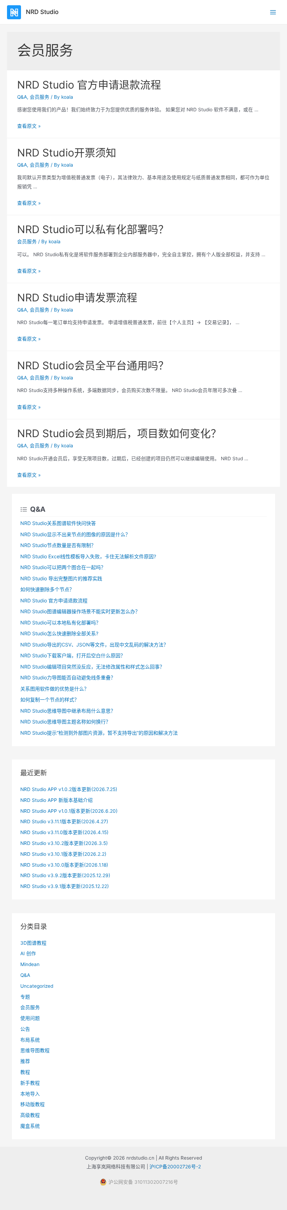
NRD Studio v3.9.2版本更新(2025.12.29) (65, 875)
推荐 (25, 1061)
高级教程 (30, 1115)
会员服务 (39, 97)
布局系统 (30, 1040)
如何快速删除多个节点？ (47, 589)
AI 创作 (28, 953)
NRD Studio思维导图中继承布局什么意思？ (67, 711)
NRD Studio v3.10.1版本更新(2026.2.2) (63, 854)
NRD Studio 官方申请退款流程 (89, 84)
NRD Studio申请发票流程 (77, 297)
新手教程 (30, 1083)
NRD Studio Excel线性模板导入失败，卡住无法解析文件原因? (88, 556)
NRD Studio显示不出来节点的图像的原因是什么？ (75, 534)
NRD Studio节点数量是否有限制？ (58, 545)
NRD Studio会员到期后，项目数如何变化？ (119, 433)
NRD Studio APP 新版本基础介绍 (56, 800)
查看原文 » (29, 126)
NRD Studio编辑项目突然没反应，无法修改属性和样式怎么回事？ (92, 667)
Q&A (22, 97)
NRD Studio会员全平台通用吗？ (93, 365)
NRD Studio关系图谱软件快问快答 (58, 523)
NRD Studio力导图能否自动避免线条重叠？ (67, 677)
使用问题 (30, 1018)
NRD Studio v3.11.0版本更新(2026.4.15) (64, 832)
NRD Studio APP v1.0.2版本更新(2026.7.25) (68, 789)
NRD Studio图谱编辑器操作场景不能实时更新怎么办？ (80, 611)
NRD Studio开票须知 (66, 152)
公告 (25, 1029)
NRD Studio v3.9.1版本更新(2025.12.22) (64, 886)
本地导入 (30, 1094)
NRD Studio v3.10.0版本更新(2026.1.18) (64, 865)
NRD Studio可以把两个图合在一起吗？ (63, 567)
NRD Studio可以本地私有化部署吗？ (60, 622)
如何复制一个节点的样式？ (49, 699)
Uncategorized (36, 986)
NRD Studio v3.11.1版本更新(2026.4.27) (64, 821)
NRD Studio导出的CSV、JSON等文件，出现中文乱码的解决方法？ (94, 645)
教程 (25, 1072)
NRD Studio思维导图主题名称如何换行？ (65, 722)
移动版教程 (32, 1104)
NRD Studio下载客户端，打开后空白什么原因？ (72, 655)
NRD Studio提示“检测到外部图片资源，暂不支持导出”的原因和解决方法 (99, 733)
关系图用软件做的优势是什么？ (54, 689)
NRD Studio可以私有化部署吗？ (93, 229)
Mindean (30, 964)
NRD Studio (42, 11)
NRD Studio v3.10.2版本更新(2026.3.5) (64, 843)
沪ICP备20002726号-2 (175, 1166)
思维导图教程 (35, 1050)
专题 (25, 997)
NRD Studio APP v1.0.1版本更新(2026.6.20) (69, 811)
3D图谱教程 (33, 943)
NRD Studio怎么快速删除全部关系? (59, 633)
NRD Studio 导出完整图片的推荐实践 (61, 578)
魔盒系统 (30, 1126)
